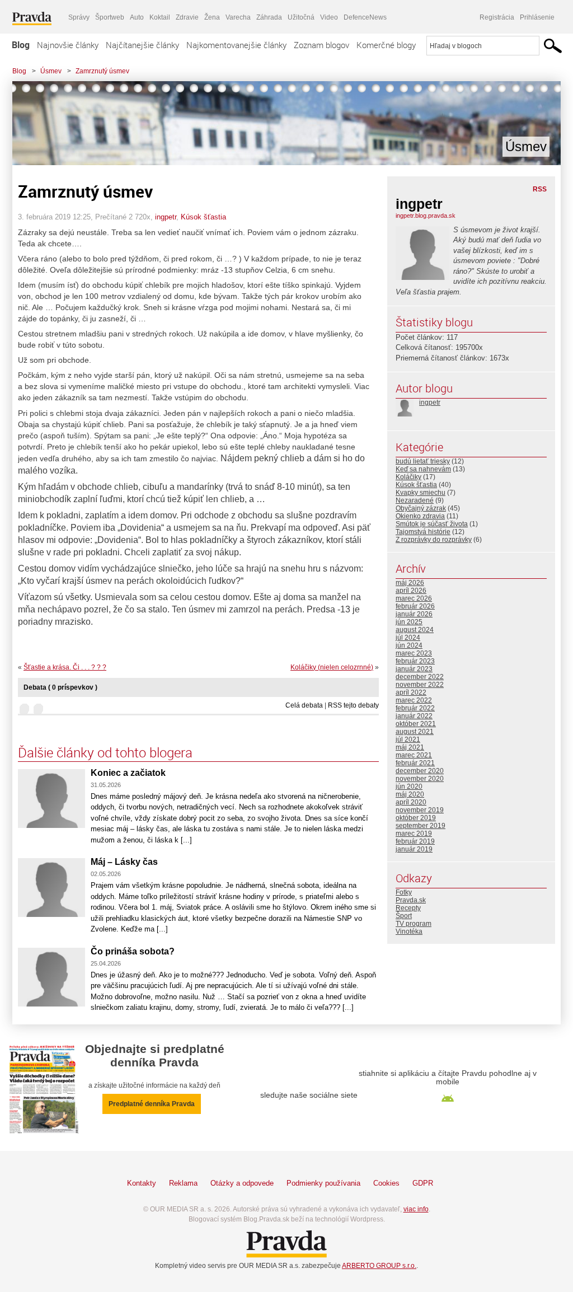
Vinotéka (409, 931)
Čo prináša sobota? (133, 951)
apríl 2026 (411, 590)
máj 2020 (410, 794)
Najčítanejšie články (142, 44)
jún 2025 (409, 622)
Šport (404, 916)
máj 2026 (410, 583)
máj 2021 (410, 747)
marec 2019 (414, 833)
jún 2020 (409, 786)
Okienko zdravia (420, 516)
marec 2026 (414, 598)
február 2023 (415, 661)
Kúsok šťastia (203, 217)
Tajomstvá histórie (423, 532)
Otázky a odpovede (242, 1183)
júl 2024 (408, 638)
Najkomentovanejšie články (236, 44)
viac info (416, 1209)
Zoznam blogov (321, 44)
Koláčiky (408, 477)
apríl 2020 (411, 802)
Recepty (408, 908)
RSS (540, 189)
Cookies (386, 1183)
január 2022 (414, 716)
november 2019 (420, 810)
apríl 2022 (411, 692)
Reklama (183, 1183)
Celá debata (304, 705)
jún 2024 (409, 645)
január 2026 (414, 614)
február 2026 (415, 606)
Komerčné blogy (386, 44)
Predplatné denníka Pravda (152, 1104)
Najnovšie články (67, 44)
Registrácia (497, 17)
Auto (137, 17)
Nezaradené (415, 500)
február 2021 (415, 763)
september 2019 (420, 826)
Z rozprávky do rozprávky (434, 540)
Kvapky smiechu (420, 493)
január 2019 (414, 849)
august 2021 (415, 732)
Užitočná (301, 17)
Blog (21, 45)
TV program (413, 924)
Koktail (159, 17)
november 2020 (420, 779)
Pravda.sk (411, 900)
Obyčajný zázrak (421, 508)
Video (329, 17)
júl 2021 (408, 739)
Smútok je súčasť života (432, 524)
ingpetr (165, 217)
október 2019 (416, 818)
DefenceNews (365, 17)
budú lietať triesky (423, 461)
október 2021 (416, 724)
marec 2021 (414, 755)
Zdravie (187, 17)
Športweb (109, 17)
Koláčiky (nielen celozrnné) (331, 667)
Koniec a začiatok (128, 773)
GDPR (422, 1183)
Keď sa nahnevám (423, 469)
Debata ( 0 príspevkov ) (60, 687)
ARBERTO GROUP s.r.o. (379, 1266)
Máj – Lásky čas (124, 862)
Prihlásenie (537, 17)
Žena (212, 17)
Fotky (404, 892)
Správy (79, 17)
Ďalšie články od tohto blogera (105, 752)
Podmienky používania (323, 1183)
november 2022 (420, 685)
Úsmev (51, 71)
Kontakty (141, 1183)
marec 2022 (414, 700)
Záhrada (269, 17)
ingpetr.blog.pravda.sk (425, 215)
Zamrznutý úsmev (102, 71)
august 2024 (415, 630)
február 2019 (415, 841)
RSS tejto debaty (353, 705)
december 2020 (420, 771)
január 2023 (414, 669)
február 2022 (415, 708)
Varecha (238, 17)
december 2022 (420, 677)
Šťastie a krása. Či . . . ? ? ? (65, 667)
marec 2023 (414, 653)
